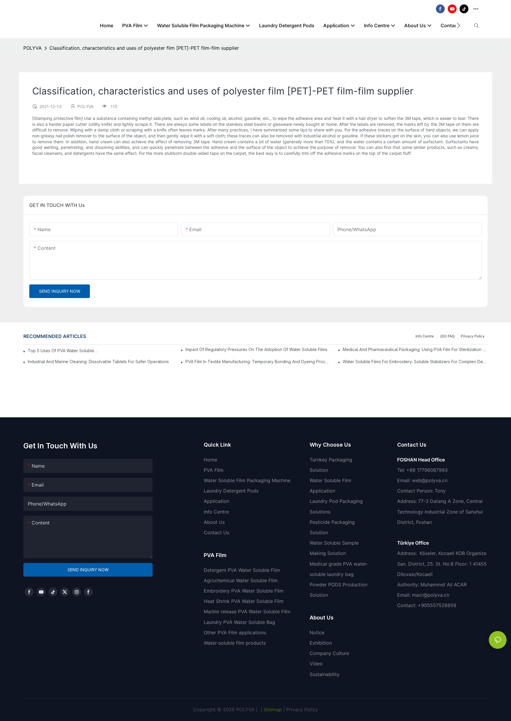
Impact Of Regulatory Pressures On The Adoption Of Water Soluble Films (256, 349)
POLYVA (32, 48)
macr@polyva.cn (431, 595)
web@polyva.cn (429, 480)
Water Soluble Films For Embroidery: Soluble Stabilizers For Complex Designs (415, 361)
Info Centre (424, 336)
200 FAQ (447, 336)
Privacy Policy (473, 336)
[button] (458, 25)
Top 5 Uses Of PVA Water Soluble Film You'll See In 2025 (63, 350)
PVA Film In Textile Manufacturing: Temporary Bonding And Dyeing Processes (257, 361)
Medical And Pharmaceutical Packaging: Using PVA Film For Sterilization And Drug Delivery (415, 349)
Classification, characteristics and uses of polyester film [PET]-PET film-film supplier (144, 48)
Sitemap (272, 709)
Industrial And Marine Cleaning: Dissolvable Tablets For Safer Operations (98, 361)
